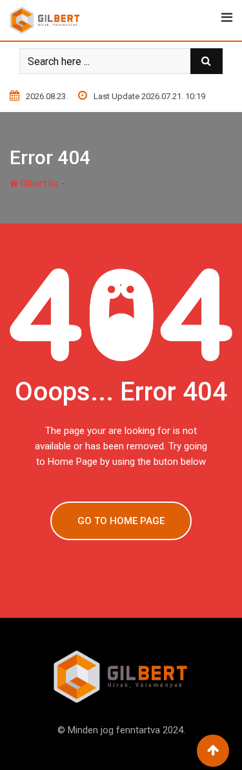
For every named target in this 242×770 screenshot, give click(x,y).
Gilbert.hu (38, 183)
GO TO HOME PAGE (121, 521)
